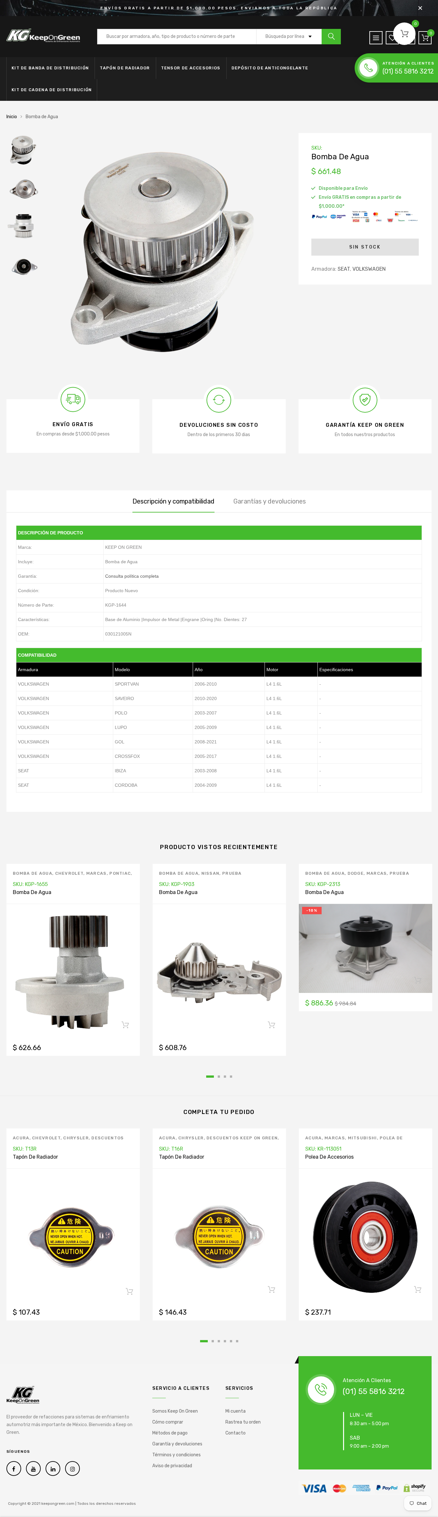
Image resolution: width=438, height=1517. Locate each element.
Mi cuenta (235, 1411)
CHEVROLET (69, 873)
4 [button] (231, 1076)
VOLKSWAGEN (369, 269)
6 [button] (237, 1341)
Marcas (96, 873)
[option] (165, 253)
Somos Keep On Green (175, 1411)
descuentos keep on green (242, 1138)
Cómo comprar (167, 1422)
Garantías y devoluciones (269, 501)
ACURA (21, 1138)
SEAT (344, 269)
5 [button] (231, 1341)
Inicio (11, 116)
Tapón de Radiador (125, 68)
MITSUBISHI (362, 1138)
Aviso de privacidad (172, 1466)
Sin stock (365, 247)
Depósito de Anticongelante (270, 68)
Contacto (235, 1433)
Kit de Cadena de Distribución (52, 89)
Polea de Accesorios (329, 1157)
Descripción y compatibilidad (173, 501)
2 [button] (219, 1076)
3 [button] (225, 1076)
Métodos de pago (170, 1433)
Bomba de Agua (32, 873)
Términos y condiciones (176, 1455)
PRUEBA (232, 873)
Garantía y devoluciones (177, 1444)
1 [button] (210, 1076)
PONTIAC (120, 873)
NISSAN (210, 873)
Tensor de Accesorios (191, 68)
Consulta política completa (132, 576)
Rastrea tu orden (243, 1422)
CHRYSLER (75, 1138)
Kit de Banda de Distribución (50, 68)
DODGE (356, 873)
